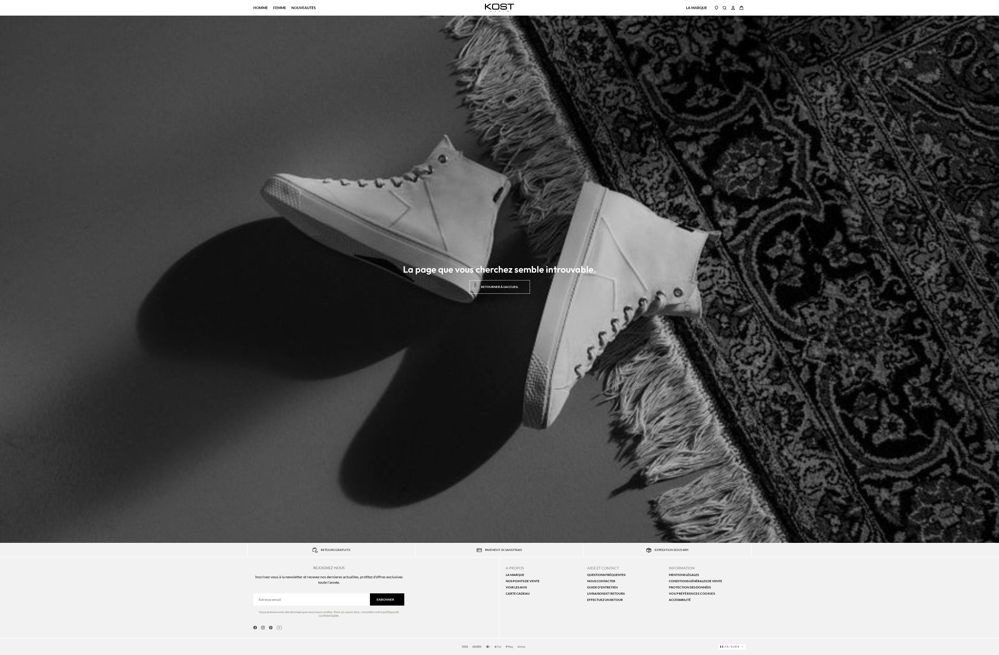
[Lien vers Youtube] (279, 628)
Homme (260, 8)
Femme (279, 8)
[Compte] (733, 8)
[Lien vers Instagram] (263, 628)
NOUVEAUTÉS (303, 7)
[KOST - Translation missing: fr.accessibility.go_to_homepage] (499, 8)
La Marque (696, 7)
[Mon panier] (741, 8)
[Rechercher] (725, 8)
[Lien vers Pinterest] (271, 628)
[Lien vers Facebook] (255, 628)
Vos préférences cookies (692, 593)
